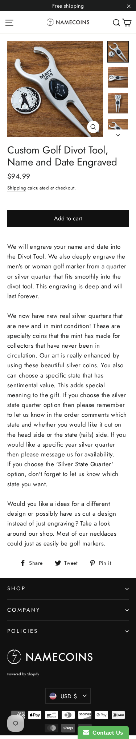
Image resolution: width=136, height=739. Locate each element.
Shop (16, 588)
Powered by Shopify (23, 674)
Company (23, 610)
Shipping (16, 187)
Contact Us (106, 733)
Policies (22, 631)
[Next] (118, 133)
